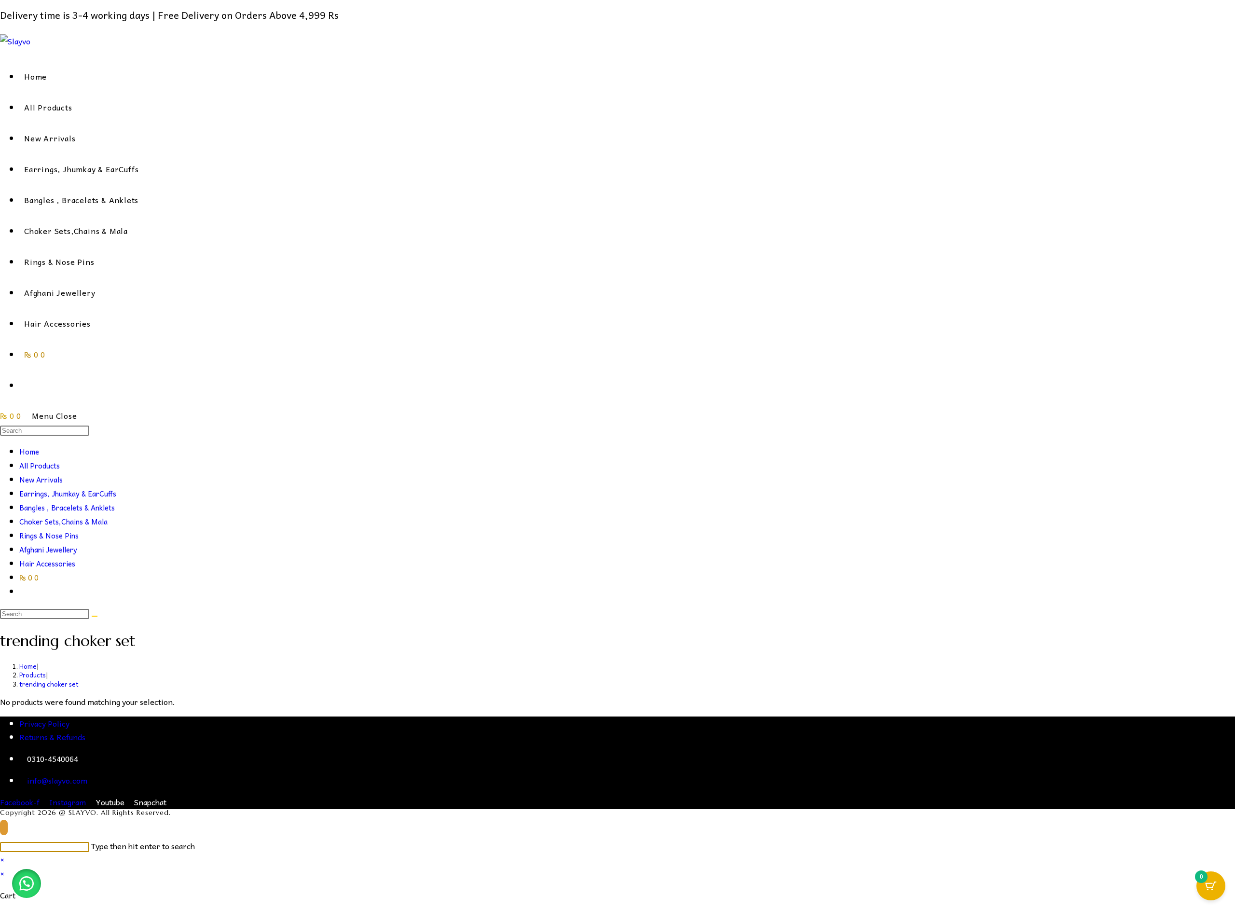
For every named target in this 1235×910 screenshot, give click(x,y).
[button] (26, 883)
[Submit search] (94, 616)
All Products (39, 465)
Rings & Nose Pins (49, 535)
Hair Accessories (47, 563)
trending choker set (49, 684)
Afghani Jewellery (48, 549)
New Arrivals (41, 479)
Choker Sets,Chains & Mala (63, 521)
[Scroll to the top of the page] (4, 827)
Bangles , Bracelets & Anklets (67, 507)
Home (29, 451)
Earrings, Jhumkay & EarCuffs (67, 493)
